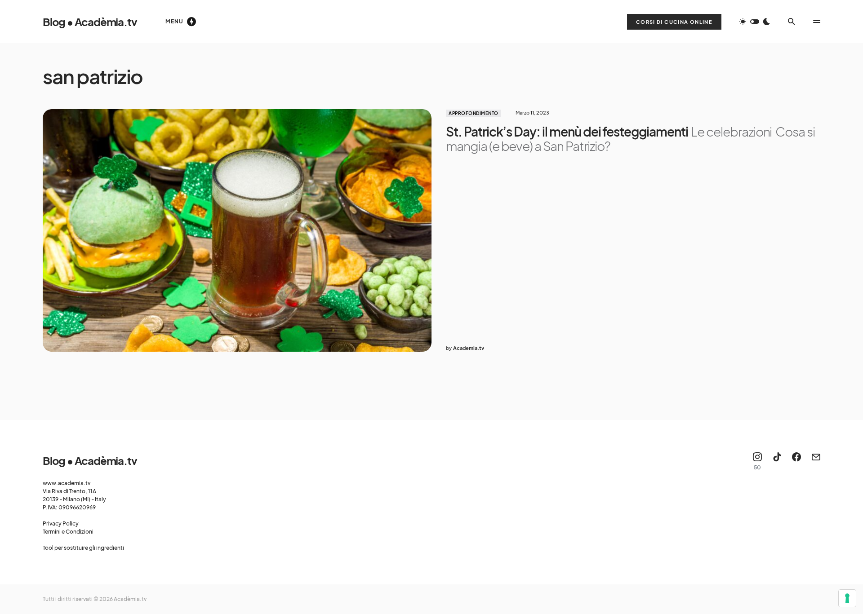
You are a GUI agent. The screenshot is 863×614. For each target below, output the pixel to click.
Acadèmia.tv (130, 599)
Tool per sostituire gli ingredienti (83, 547)
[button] (754, 21)
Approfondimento (473, 113)
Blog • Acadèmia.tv (90, 21)
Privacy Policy (61, 523)
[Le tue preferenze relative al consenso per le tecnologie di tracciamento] (847, 598)
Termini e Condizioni (68, 531)
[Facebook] (796, 461)
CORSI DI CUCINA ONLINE (674, 22)
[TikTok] (777, 461)
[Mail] (815, 461)
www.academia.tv (66, 483)
